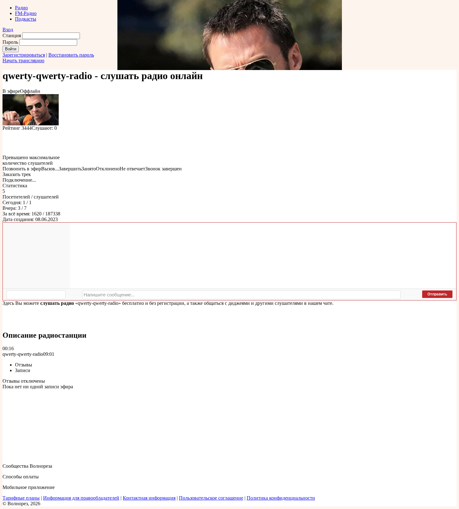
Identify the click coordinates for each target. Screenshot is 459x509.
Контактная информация (149, 498)
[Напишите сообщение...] (241, 294)
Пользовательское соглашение (211, 498)
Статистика (14, 185)
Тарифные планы (21, 498)
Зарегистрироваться (23, 55)
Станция (11, 35)
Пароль (10, 42)
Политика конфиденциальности (281, 498)
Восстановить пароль (71, 55)
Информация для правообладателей (81, 498)
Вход (7, 29)
